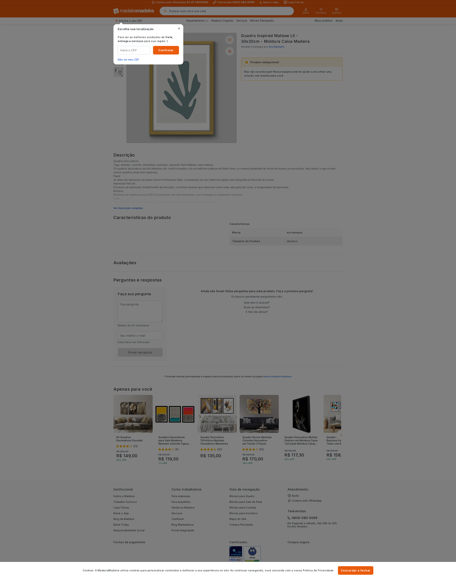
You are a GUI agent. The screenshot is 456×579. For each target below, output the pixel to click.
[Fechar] (179, 28)
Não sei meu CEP (128, 59)
